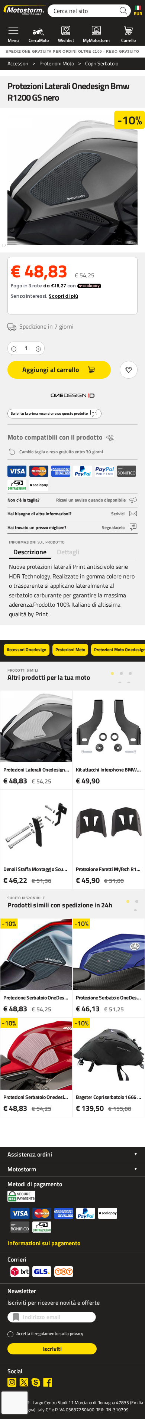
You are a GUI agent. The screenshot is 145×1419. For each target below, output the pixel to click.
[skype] (35, 1382)
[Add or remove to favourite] (129, 370)
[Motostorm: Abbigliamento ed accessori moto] (25, 11)
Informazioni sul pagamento (44, 1243)
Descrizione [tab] (29, 552)
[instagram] (11, 1382)
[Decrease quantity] (14, 348)
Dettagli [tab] (68, 552)
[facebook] (47, 1382)
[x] (23, 1382)
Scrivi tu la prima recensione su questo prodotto (49, 413)
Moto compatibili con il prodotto (55, 437)
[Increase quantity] (38, 348)
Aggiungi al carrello (50, 370)
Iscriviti (52, 1348)
